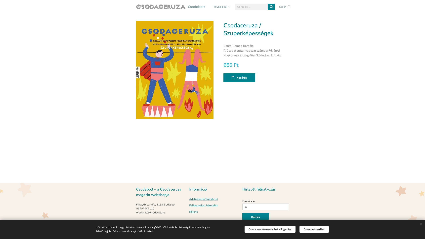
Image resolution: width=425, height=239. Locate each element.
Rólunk (193, 212)
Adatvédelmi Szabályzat (203, 199)
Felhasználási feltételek (203, 205)
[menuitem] (221, 7)
